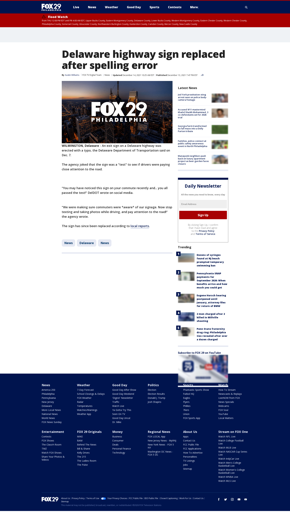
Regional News (159, 432)
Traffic (115, 401)
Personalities (190, 456)
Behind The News (86, 444)
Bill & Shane (83, 448)
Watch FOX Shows (52, 452)
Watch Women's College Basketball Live (231, 471)
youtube (239, 499)
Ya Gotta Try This (121, 410)
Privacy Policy (206, 230)
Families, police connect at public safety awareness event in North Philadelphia (192, 143)
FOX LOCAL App (156, 436)
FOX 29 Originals (89, 432)
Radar (80, 401)
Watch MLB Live (227, 447)
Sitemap (187, 468)
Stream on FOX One (233, 432)
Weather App (84, 414)
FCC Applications (192, 448)
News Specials (226, 401)
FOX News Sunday (52, 422)
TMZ (44, 448)
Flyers (186, 401)
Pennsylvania (49, 397)
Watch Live (118, 406)
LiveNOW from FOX (229, 397)
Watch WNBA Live (228, 476)
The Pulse (82, 464)
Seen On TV (118, 414)
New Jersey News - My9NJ (162, 440)
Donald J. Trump (156, 397)
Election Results (156, 393)
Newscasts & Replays (230, 393)
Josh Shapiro (154, 401)
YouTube (223, 414)
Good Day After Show (124, 389)
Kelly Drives (83, 452)
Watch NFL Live (226, 436)
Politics (153, 385)
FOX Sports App (191, 418)
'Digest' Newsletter (122, 397)
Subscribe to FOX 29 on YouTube (199, 353)
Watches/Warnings (87, 410)
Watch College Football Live (231, 442)
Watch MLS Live (227, 480)
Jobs (185, 464)
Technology (118, 452)
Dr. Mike (116, 422)
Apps (185, 436)
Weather (83, 385)
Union (186, 414)
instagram (232, 499)
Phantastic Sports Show (196, 389)
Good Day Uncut (121, 418)
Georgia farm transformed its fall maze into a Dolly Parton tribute (192, 128)
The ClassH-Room (51, 444)
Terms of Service (205, 234)
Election (152, 389)
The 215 (81, 456)
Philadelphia (48, 393)
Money (117, 432)
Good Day (119, 385)
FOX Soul (223, 410)
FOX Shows (48, 440)
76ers (186, 410)
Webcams (223, 406)
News (107, 75)
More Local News (51, 410)
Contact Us (189, 440)
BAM (79, 440)
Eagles (186, 397)
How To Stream (227, 389)
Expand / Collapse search (246, 7)
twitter (225, 499)
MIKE (80, 436)
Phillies (186, 406)
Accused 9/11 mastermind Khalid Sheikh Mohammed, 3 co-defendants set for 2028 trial (193, 113)
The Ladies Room (86, 460)
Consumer (118, 440)
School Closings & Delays (91, 393)
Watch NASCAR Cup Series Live (232, 453)
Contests (46, 436)
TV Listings (189, 460)
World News (48, 418)
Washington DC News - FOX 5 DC (160, 453)
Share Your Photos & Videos (53, 458)
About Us (190, 432)
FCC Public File (191, 444)
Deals (115, 444)
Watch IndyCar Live (228, 458)
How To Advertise (193, 452)
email (245, 499)
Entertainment (53, 432)
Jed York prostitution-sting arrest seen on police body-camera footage (192, 97)
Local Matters (225, 418)
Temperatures (84, 406)
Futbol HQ (188, 393)
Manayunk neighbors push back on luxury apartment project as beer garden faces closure (193, 159)
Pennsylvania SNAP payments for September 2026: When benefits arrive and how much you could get (212, 280)
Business (117, 436)
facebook (219, 499)
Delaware (86, 243)
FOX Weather (84, 397)
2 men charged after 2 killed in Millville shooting (211, 317)
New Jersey (48, 401)
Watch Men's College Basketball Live (229, 464)
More (194, 7)
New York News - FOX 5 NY (161, 446)
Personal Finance (121, 448)
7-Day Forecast (85, 389)
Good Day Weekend (123, 393)
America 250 (48, 389)
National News (50, 414)
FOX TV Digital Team (92, 75)
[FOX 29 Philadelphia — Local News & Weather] (53, 7)
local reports (140, 226)
